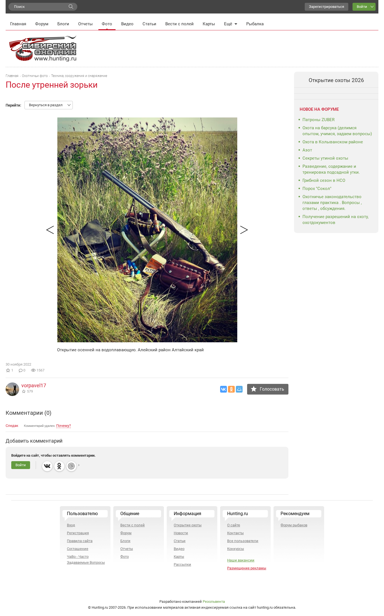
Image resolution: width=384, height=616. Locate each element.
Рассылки (182, 564)
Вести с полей (179, 23)
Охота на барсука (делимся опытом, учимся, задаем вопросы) (337, 130)
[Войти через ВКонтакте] (47, 466)
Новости (181, 533)
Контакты (235, 533)
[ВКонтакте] (223, 389)
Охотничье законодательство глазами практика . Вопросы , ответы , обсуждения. (332, 202)
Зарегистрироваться (326, 6)
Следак (12, 426)
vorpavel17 (33, 385)
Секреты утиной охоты (325, 158)
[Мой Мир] (239, 389)
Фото (107, 23)
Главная (18, 23)
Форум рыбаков (294, 525)
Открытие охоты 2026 (336, 80)
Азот (307, 150)
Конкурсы (235, 549)
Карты (209, 23)
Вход (71, 525)
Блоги (63, 23)
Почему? (63, 426)
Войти (362, 6)
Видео (127, 23)
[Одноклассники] (231, 389)
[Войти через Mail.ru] (71, 466)
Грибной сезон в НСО (323, 180)
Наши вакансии (240, 560)
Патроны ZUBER (318, 119)
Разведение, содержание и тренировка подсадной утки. (331, 169)
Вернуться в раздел (46, 105)
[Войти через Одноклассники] (59, 466)
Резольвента (214, 601)
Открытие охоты (188, 525)
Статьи (149, 23)
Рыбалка (255, 23)
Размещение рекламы (246, 568)
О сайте (233, 525)
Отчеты (85, 23)
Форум (41, 23)
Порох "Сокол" (316, 188)
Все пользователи (242, 541)
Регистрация (78, 533)
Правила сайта (79, 541)
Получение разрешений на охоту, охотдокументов (335, 219)
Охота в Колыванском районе (332, 141)
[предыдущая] (50, 230)
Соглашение (77, 549)
